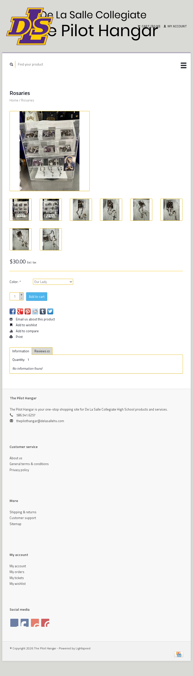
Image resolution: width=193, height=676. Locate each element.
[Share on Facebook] (13, 311)
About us (16, 458)
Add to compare (27, 330)
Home (14, 100)
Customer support (23, 517)
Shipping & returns (23, 512)
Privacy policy (19, 469)
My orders (17, 571)
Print (19, 336)
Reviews (42, 351)
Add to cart (36, 296)
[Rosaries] (49, 151)
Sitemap (15, 523)
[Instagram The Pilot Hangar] (45, 623)
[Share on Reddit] (35, 311)
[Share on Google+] (20, 311)
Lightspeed (83, 648)
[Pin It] (28, 311)
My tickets (17, 577)
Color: (15, 281)
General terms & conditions (29, 463)
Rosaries (27, 100)
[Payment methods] (178, 653)
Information (20, 351)
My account (177, 26)
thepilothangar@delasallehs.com (40, 420)
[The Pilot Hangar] (50, 26)
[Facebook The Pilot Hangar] (14, 623)
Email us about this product (35, 319)
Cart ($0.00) (151, 26)
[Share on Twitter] (50, 311)
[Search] (11, 64)
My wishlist (18, 583)
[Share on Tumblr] (43, 311)
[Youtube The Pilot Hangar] (35, 623)
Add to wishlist (26, 324)
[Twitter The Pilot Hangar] (25, 623)
